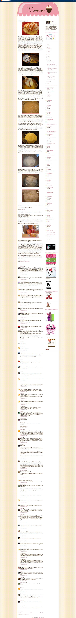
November (49, 48)
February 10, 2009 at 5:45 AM (23, 299)
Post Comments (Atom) (25, 614)
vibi (20, 359)
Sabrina (21, 319)
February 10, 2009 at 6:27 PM (23, 482)
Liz (20, 566)
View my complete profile (49, 30)
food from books (49, 148)
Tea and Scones (49, 225)
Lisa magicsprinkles (23, 459)
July (48, 53)
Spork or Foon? (49, 223)
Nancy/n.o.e (22, 266)
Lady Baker (22, 312)
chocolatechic (22, 418)
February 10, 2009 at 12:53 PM (23, 409)
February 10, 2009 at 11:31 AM (23, 381)
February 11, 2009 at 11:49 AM (23, 564)
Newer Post (19, 612)
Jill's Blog (48, 164)
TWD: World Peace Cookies (51, 79)
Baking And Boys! (49, 100)
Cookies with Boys (49, 117)
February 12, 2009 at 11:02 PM (23, 591)
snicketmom (22, 504)
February (49, 60)
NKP (21, 479)
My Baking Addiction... (50, 192)
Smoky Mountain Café (50, 217)
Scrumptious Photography (50, 212)
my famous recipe (49, 196)
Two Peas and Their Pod (50, 235)
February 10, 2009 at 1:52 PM (23, 427)
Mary (21, 593)
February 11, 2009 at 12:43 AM (23, 540)
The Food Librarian (23, 536)
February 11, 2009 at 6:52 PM (23, 569)
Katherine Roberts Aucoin (24, 548)
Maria (21, 325)
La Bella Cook (49, 169)
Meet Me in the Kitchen (50, 187)
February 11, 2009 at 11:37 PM (23, 585)
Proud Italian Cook (23, 542)
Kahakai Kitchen (49, 167)
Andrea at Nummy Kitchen (24, 294)
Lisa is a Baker (49, 180)
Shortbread (48, 215)
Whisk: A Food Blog (21, 256)
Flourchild (21, 429)
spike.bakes (48, 221)
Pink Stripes (48, 205)
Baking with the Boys (50, 102)
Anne (21, 371)
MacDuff (21, 351)
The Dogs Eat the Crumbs (50, 227)
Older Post (41, 612)
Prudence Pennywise (50, 210)
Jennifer (21, 393)
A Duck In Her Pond (50, 88)
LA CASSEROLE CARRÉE (51, 170)
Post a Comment (20, 610)
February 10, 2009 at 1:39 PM (23, 420)
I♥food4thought (49, 157)
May (48, 56)
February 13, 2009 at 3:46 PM (23, 598)
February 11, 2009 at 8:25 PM (23, 575)
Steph (21, 288)
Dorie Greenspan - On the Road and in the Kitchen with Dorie (51, 137)
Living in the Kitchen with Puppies (52, 182)
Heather (21, 508)
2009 (47, 47)
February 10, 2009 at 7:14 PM (23, 502)
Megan (21, 400)
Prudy (21, 411)
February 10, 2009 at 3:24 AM (23, 286)
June (48, 54)
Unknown (21, 388)
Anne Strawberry (49, 95)
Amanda (21, 211)
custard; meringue (22, 261)
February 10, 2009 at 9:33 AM (23, 339)
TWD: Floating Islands (23, 21)
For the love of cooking (50, 150)
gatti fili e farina (49, 152)
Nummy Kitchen (49, 198)
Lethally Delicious (49, 175)
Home (31, 612)
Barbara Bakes (49, 105)
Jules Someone (22, 346)
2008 (47, 83)
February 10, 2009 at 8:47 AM (23, 323)
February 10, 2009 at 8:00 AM (23, 310)
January (49, 81)
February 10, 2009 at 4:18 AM (23, 292)
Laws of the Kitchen (49, 173)
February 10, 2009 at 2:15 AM (23, 279)
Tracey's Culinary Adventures (51, 234)
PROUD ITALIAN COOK (50, 208)
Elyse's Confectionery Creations (51, 140)
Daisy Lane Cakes (49, 126)
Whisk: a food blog (49, 238)
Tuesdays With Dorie (26, 261)
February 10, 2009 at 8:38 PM (23, 512)
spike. (21, 341)
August (49, 51)
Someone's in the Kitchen (50, 219)
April (48, 57)
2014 (47, 44)
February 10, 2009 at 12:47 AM (23, 274)
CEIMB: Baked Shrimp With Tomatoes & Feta (51, 62)
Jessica (21, 329)
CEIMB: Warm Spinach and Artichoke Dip (51, 77)
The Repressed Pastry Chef (50, 232)
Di (20, 529)
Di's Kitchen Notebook (50, 134)
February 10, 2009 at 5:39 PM (23, 477)
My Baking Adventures (50, 193)
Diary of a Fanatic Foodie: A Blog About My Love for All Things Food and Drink (51, 132)
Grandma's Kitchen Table (50, 155)
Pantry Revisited (49, 203)
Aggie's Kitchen (49, 92)
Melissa (21, 437)
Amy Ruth (48, 94)
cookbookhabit (49, 114)
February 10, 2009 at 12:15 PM (23, 404)
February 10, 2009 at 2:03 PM (23, 435)
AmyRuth (21, 514)
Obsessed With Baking (50, 200)
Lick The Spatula (49, 178)
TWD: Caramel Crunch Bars (51, 64)
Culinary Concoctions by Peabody (52, 124)
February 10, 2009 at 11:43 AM (23, 386)
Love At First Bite (49, 185)
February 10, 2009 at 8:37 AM (23, 317)
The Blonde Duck (22, 470)
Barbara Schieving (22, 582)
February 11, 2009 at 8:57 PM (23, 580)
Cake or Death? (49, 112)
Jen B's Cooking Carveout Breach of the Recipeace (52, 160)
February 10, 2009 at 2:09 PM (23, 442)
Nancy (26, 44)
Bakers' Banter (49, 98)
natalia (21, 307)
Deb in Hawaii (22, 281)
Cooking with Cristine (50, 119)
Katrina (21, 600)
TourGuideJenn (22, 484)
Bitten (47, 107)
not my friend (23, 209)
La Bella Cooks (22, 523)
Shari (21, 571)
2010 (47, 45)
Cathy (21, 444)
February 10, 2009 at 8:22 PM (23, 506)
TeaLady (21, 587)
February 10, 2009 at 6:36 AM (23, 305)
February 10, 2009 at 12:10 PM (23, 398)
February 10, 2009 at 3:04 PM (23, 468)
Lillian (21, 377)
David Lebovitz (49, 128)
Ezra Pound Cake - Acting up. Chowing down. (51, 144)
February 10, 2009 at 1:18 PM (23, 416)
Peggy (21, 365)
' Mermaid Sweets (49, 189)
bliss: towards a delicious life (51, 109)
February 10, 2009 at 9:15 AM (23, 327)
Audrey (30, 44)
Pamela (21, 577)
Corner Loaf (48, 121)
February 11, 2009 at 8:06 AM (23, 551)
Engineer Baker (49, 141)
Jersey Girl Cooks (49, 163)
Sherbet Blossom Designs (40, 617)
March (48, 59)
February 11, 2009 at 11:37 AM (23, 557)
